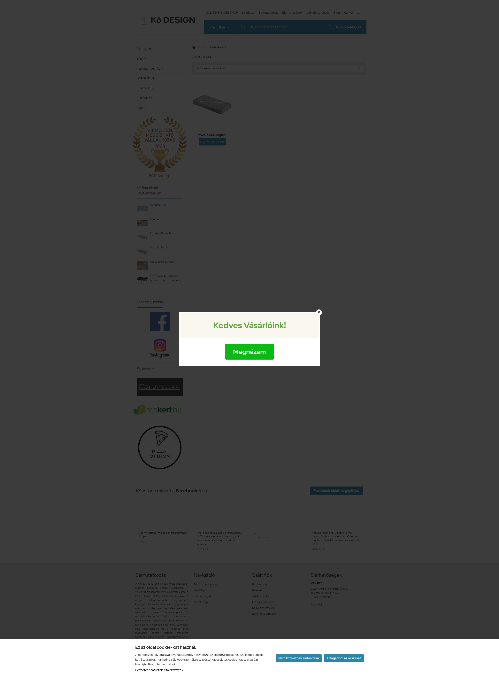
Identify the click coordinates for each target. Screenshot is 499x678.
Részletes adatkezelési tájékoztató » (159, 670)
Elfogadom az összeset (344, 658)
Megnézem (249, 351)
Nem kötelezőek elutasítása (298, 658)
